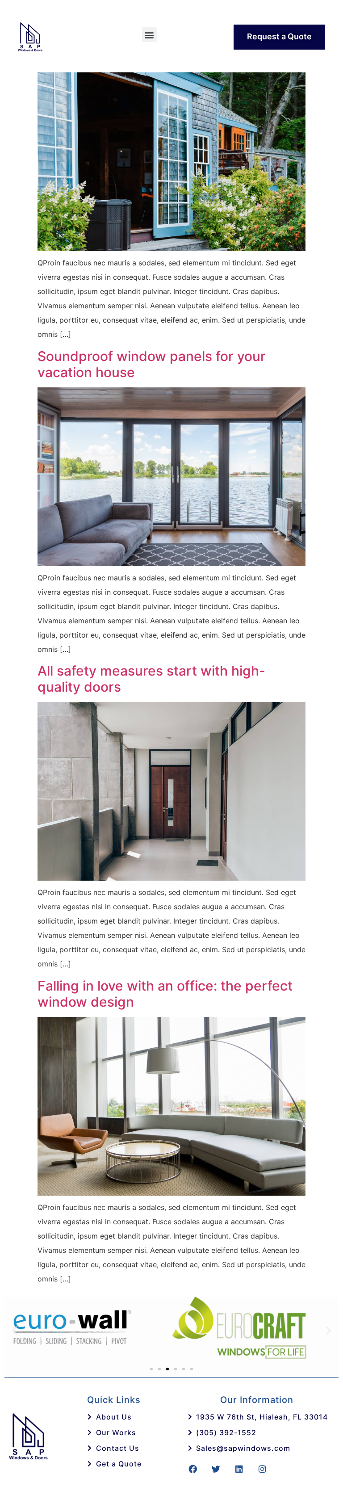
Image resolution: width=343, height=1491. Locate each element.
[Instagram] (262, 1469)
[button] (149, 34)
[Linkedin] (238, 1469)
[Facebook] (192, 1469)
